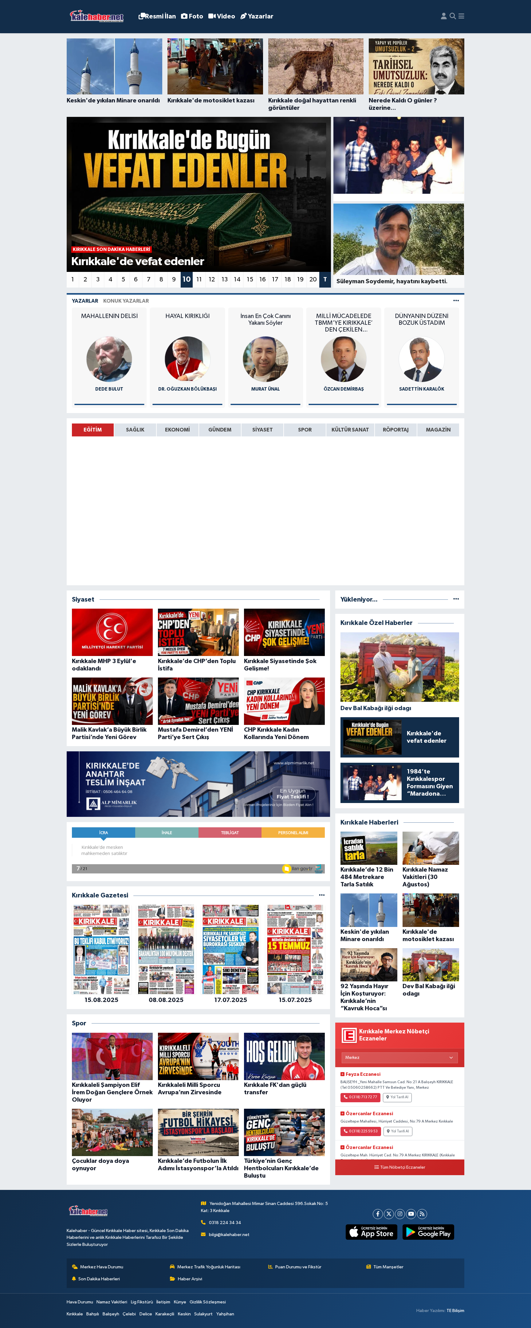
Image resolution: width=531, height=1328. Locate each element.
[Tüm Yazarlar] (456, 301)
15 (250, 279)
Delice (146, 1314)
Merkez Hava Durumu (101, 1267)
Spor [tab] (305, 429)
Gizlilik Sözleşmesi (208, 1302)
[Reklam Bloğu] (198, 784)
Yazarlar (260, 16)
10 (186, 279)
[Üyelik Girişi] (444, 17)
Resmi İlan (160, 16)
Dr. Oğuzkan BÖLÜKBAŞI (109, 389)
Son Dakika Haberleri (99, 1279)
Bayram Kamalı (421, 389)
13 (225, 279)
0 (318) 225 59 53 (363, 1131)
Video (226, 16)
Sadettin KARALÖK (343, 389)
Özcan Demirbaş (266, 389)
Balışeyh (111, 1314)
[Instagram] (400, 1214)
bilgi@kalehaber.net (229, 1234)
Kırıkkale (75, 1314)
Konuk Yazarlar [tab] (126, 301)
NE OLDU (422, 316)
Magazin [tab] (438, 429)
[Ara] (453, 17)
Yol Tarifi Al (399, 1097)
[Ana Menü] (461, 17)
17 (275, 279)
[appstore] (371, 1232)
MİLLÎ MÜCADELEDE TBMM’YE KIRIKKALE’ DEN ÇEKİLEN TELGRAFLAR (266, 323)
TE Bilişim (455, 1310)
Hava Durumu (80, 1302)
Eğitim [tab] (93, 429)
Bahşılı (92, 1314)
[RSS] (422, 1214)
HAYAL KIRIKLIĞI (109, 316)
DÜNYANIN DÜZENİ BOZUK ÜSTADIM (343, 319)
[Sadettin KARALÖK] (344, 359)
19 (300, 279)
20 (313, 279)
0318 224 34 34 (225, 1222)
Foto (196, 16)
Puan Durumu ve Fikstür (298, 1267)
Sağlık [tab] (135, 429)
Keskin (184, 1314)
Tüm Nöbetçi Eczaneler (402, 1167)
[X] (389, 1214)
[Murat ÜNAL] (187, 359)
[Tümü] (322, 895)
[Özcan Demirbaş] (265, 359)
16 (262, 279)
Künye (180, 1302)
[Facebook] (378, 1214)
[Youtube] (411, 1214)
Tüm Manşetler (388, 1267)
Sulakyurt (203, 1314)
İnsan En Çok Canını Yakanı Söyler (187, 319)
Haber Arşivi (190, 1279)
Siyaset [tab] (262, 429)
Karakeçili (164, 1314)
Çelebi (129, 1314)
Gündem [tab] (219, 429)
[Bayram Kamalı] (422, 359)
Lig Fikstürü (142, 1302)
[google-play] (428, 1232)
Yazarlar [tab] (85, 301)
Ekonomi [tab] (177, 429)
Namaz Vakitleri (111, 1302)
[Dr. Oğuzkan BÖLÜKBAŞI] (109, 359)
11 (199, 279)
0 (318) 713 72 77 (363, 1097)
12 (212, 279)
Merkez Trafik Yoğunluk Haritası (208, 1267)
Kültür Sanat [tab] (350, 429)
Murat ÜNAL (187, 389)
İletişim (163, 1302)
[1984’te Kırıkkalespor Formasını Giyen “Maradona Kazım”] (398, 155)
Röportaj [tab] (396, 429)
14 (237, 279)
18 (288, 279)
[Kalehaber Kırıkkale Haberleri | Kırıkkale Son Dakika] (99, 17)
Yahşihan (225, 1314)
